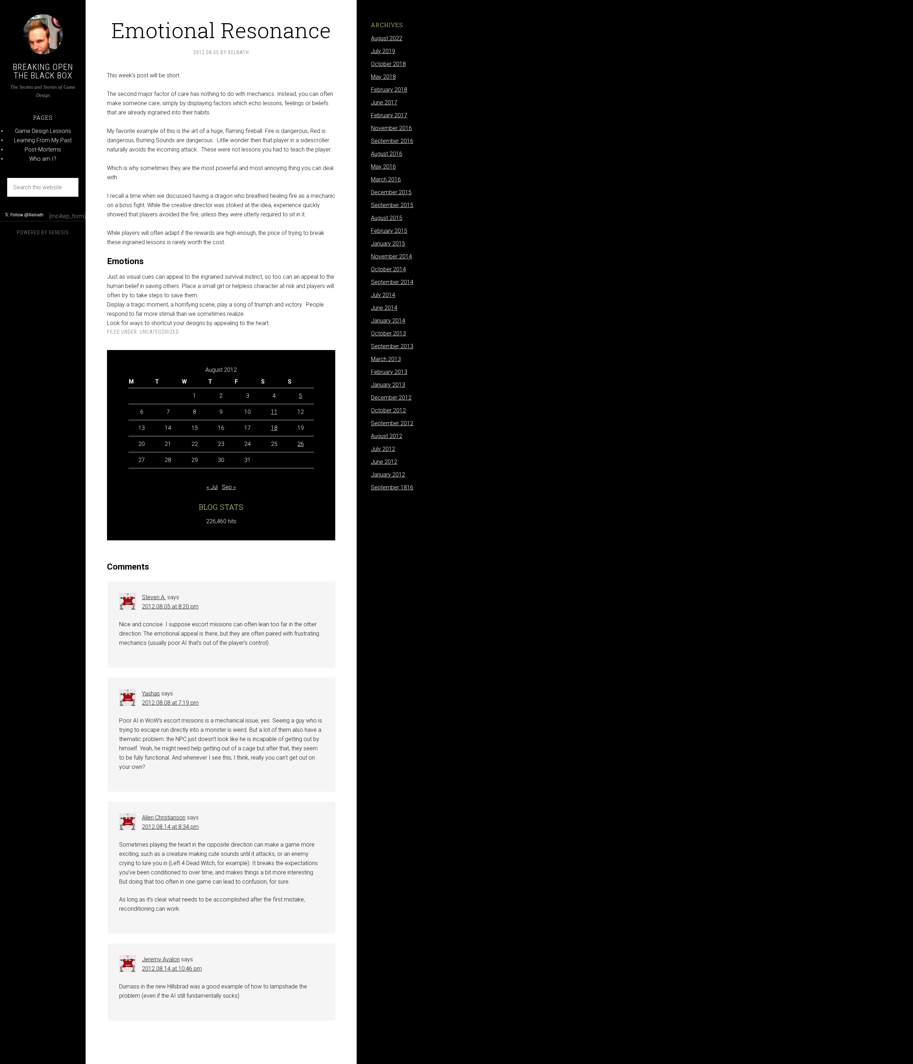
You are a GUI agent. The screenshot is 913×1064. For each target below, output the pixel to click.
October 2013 (388, 333)
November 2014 (391, 256)
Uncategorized (159, 332)
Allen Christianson (163, 817)
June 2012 (384, 461)
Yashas (151, 693)
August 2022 (386, 38)
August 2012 (386, 436)
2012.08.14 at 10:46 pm (172, 968)
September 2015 (392, 205)
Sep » (229, 487)
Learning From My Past (43, 140)
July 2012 (383, 449)
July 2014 (383, 295)
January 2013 (388, 384)
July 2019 (383, 51)
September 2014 (392, 282)
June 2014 (384, 307)
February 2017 (389, 115)
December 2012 (391, 397)
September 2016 (392, 141)
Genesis (59, 232)
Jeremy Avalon (161, 959)
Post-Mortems (43, 149)
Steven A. (154, 597)
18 (274, 428)
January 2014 (388, 320)
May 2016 (383, 166)
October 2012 (388, 410)
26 (300, 444)
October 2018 (388, 64)
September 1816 (392, 487)
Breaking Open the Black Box (43, 71)
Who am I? (42, 158)
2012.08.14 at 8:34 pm (170, 826)
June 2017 (384, 102)
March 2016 (386, 179)
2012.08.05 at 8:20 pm (170, 606)
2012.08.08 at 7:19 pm (170, 702)
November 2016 (391, 128)
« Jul (212, 487)
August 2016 (386, 153)
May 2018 (383, 76)
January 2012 (388, 474)
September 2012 (392, 423)
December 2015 (391, 192)
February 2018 (389, 89)
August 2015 (386, 218)
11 (274, 411)
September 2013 (392, 346)
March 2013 (386, 359)
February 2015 (389, 230)
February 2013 (389, 372)
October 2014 (388, 269)
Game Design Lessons (43, 131)
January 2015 (388, 243)
